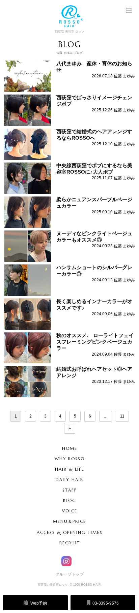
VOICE (69, 510)
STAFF (69, 490)
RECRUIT (69, 542)
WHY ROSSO (70, 458)
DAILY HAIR (69, 479)
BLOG (69, 500)
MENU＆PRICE (69, 521)
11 (122, 416)
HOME (69, 448)
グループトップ (69, 574)
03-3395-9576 (105, 603)
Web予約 (38, 603)
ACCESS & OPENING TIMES (70, 532)
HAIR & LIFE (69, 469)
